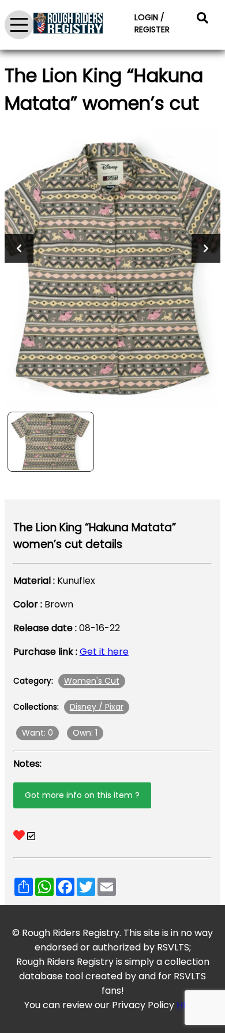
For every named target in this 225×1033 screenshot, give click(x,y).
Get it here (104, 651)
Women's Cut (91, 681)
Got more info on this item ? (82, 795)
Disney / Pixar (96, 707)
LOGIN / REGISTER (152, 23)
